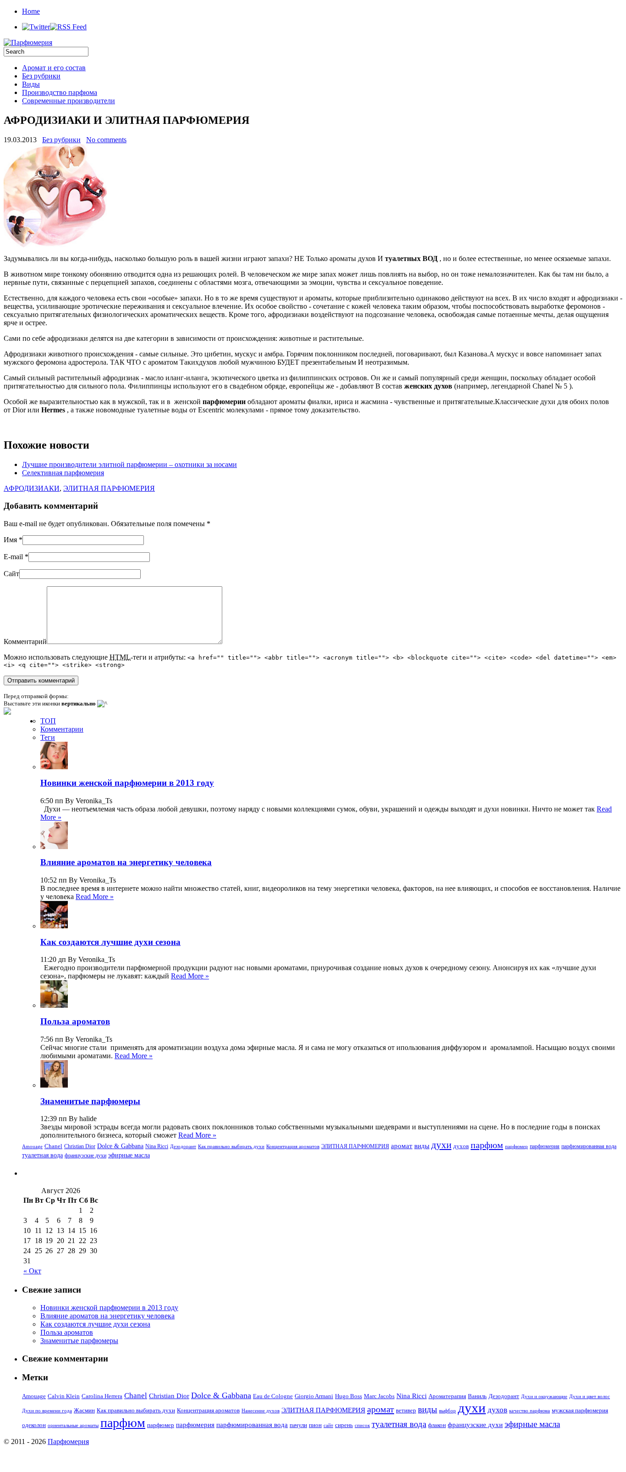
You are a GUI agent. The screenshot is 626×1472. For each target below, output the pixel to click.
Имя (10, 540)
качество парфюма (529, 1410)
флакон (437, 1425)
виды (421, 1146)
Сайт (11, 574)
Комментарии (61, 729)
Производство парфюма (59, 92)
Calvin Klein (64, 1396)
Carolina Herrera (102, 1396)
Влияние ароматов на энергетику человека (126, 862)
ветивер (406, 1410)
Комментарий (25, 641)
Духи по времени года (47, 1410)
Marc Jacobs (379, 1396)
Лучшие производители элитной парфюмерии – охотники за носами (129, 464)
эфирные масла (129, 1155)
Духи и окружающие (544, 1396)
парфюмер (516, 1146)
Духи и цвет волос (589, 1396)
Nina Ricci (156, 1146)
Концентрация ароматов (292, 1146)
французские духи (85, 1155)
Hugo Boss (348, 1396)
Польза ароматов (75, 1021)
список (362, 1425)
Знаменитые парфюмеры (90, 1101)
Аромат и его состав (54, 68)
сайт (328, 1425)
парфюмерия (545, 1146)
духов (461, 1146)
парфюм (487, 1145)
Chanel (53, 1146)
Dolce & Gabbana (120, 1146)
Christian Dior (79, 1146)
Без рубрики (41, 76)
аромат (401, 1146)
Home (31, 11)
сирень (344, 1425)
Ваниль (477, 1396)
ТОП (48, 721)
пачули (298, 1425)
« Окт (32, 1271)
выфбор (447, 1410)
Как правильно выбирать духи (231, 1146)
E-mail (13, 557)
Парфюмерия (68, 1441)
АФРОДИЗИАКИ (32, 488)
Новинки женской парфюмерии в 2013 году (127, 783)
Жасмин (84, 1410)
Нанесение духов (261, 1410)
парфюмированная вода (588, 1146)
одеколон (34, 1425)
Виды (31, 84)
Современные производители (68, 101)
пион (315, 1425)
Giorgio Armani (314, 1396)
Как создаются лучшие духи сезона (110, 942)
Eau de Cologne (273, 1396)
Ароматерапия (447, 1396)
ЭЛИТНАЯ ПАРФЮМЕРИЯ (109, 488)
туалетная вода (42, 1155)
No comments (106, 140)
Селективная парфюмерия (63, 473)
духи (441, 1144)
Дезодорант (183, 1146)
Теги (47, 737)
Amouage (32, 1146)
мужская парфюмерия (580, 1410)
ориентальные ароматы (73, 1425)
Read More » (95, 896)
